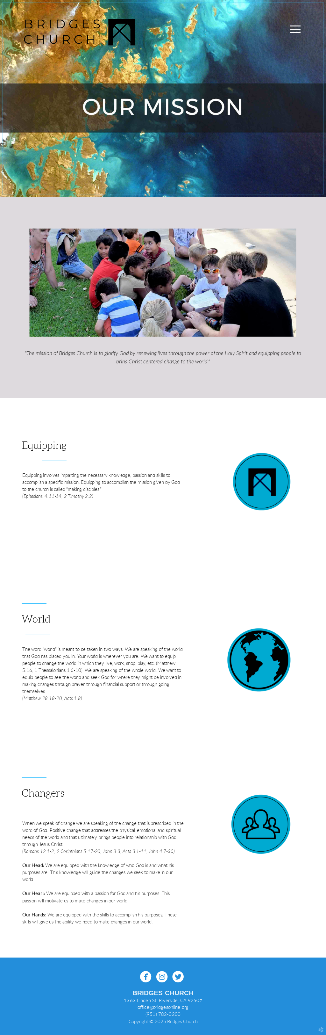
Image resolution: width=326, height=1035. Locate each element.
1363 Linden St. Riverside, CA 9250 (161, 1000)
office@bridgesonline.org (163, 1007)
